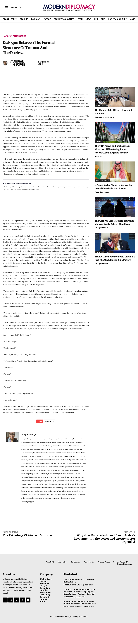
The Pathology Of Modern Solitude (27, 535)
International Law (102, 105)
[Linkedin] (24, 72)
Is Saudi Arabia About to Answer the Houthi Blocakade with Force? (113, 186)
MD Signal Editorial (102, 228)
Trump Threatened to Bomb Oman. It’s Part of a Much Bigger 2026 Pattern (115, 258)
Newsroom (99, 156)
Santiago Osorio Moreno (104, 117)
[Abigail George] (5, 63)
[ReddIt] (30, 72)
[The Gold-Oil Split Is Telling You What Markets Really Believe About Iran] (115, 207)
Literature (49, 421)
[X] (11, 72)
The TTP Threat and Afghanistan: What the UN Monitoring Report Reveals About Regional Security (112, 149)
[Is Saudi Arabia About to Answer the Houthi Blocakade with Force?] (115, 171)
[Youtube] (28, 600)
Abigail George (19, 63)
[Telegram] (36, 72)
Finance (98, 216)
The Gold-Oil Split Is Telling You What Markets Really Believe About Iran (114, 222)
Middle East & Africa (102, 180)
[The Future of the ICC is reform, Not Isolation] (115, 97)
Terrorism (99, 141)
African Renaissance (15, 36)
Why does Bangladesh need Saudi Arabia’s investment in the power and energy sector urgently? (104, 538)
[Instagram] (10, 600)
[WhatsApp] (17, 72)
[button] (16, 7)
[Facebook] (5, 72)
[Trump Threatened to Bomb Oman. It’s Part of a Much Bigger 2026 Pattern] (115, 243)
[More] (43, 72)
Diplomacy (99, 252)
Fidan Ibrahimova (102, 192)
